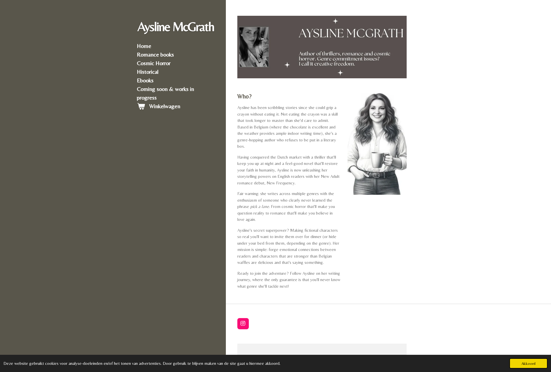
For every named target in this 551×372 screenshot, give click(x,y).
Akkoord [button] (528, 363)
